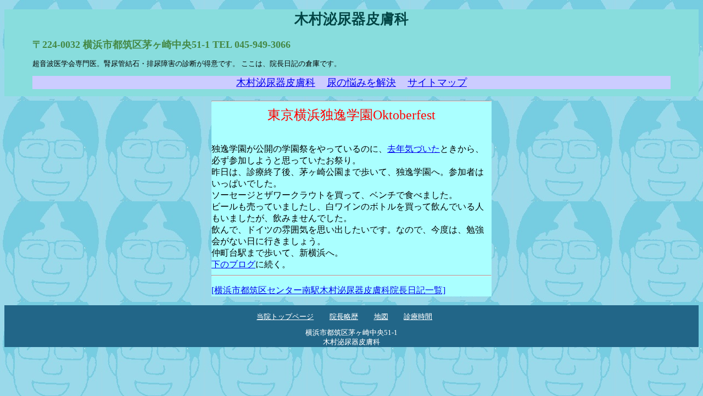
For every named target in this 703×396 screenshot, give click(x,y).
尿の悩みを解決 (361, 82)
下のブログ (233, 264)
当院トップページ (285, 317)
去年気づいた (413, 148)
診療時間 (418, 317)
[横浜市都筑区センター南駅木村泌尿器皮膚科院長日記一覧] (328, 290)
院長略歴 (344, 317)
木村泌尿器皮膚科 (275, 82)
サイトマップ (437, 82)
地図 (381, 317)
